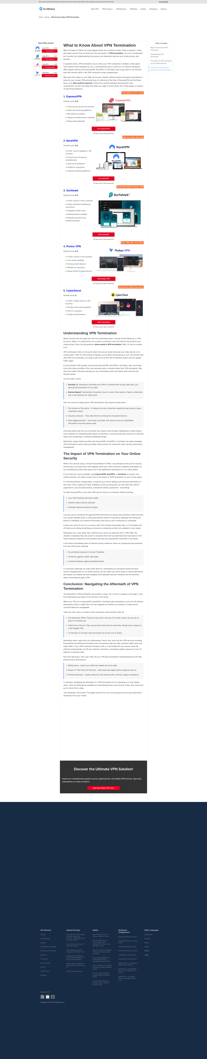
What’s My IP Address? (48, 951)
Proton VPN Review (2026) (128, 951)
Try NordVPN (50, 51)
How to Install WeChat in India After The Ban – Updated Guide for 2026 (101, 959)
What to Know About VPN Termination (159, 49)
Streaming (153, 9)
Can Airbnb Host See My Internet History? (75, 945)
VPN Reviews (121, 9)
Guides (143, 9)
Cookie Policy (45, 971)
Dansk (146, 947)
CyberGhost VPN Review (127, 955)
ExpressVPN (74, 96)
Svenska (147, 938)
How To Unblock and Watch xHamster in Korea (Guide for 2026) (102, 952)
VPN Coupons (107, 9)
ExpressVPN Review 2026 (127, 937)
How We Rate (163, 2)
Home (41, 17)
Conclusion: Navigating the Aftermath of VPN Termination (160, 69)
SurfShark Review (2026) (127, 947)
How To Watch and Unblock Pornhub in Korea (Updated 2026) (102, 967)
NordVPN (72, 140)
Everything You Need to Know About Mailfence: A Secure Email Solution (75, 957)
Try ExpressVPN (50, 67)
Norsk (146, 943)
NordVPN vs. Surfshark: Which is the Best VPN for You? (127, 978)
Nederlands (148, 934)
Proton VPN (73, 246)
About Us (44, 955)
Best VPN (95, 9)
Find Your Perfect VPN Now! (103, 788)
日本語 (146, 951)
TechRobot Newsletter (48, 947)
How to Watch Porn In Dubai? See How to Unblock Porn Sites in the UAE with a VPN (101, 943)
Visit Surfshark (49, 59)
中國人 (146, 955)
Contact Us (44, 959)
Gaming (163, 9)
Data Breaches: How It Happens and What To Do (75, 951)
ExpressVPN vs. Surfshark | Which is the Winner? (127, 964)
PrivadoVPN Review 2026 (127, 959)
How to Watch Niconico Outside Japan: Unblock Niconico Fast (101, 982)
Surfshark (72, 190)
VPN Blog (133, 9)
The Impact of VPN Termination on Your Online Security (161, 62)
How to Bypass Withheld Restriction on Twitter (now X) (76, 965)
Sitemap (43, 975)
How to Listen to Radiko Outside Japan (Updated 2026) (101, 975)
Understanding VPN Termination (157, 55)
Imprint (43, 967)
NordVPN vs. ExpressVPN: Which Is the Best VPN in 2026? (127, 970)
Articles (47, 17)
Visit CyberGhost (103, 322)
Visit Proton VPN (50, 75)
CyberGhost (73, 290)
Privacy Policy (45, 963)
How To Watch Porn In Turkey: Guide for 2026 (101, 935)
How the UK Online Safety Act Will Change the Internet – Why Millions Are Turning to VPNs (76, 937)
